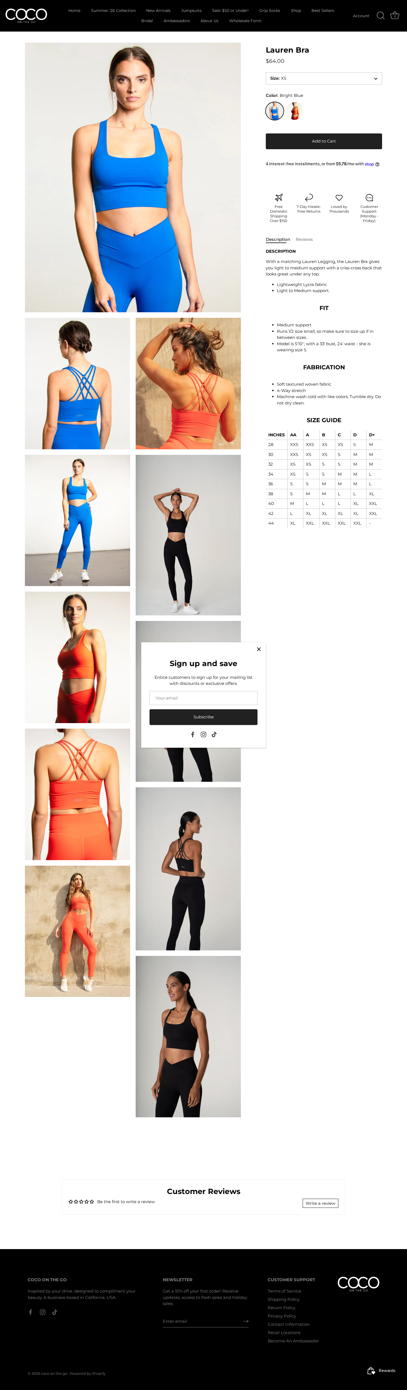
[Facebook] (192, 734)
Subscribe (204, 717)
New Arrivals (158, 10)
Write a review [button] (320, 1203)
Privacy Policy (282, 1316)
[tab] (281, 240)
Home (74, 10)
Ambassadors (177, 20)
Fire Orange (294, 111)
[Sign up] (246, 1321)
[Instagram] (203, 734)
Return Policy (281, 1307)
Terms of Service (284, 1291)
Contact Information (289, 1324)
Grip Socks (269, 10)
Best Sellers (322, 10)
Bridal (147, 20)
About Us (209, 20)
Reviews (304, 239)
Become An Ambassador (293, 1340)
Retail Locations (284, 1332)
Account (361, 15)
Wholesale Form (245, 20)
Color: (284, 95)
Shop (296, 10)
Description (278, 239)
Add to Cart (324, 141)
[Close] (259, 649)
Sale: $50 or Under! (230, 10)
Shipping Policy (284, 1299)
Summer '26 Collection (113, 10)
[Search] (381, 16)
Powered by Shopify (87, 1373)
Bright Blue (275, 111)
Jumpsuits (191, 10)
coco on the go (54, 1373)
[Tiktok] (214, 734)
